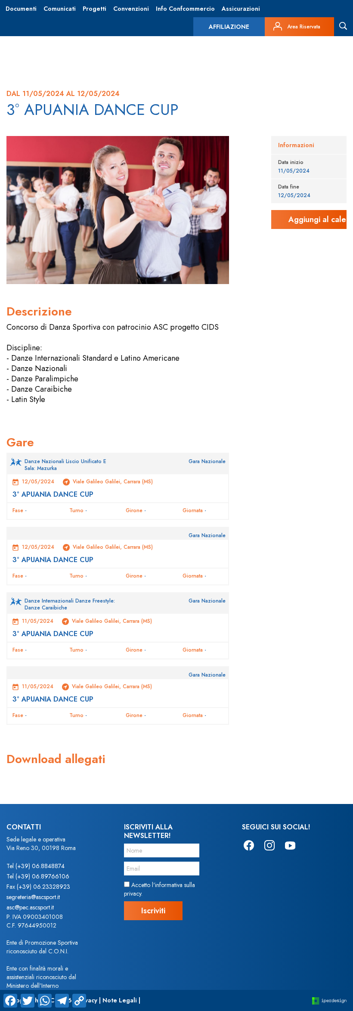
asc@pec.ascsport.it (30, 907)
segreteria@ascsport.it (33, 897)
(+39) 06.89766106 (42, 876)
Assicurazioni (241, 8)
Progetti (94, 8)
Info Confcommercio (185, 8)
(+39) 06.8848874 (40, 866)
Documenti (21, 8)
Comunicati (59, 8)
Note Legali (119, 1000)
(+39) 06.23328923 (43, 886)
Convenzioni (131, 8)
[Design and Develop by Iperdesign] (329, 1000)
